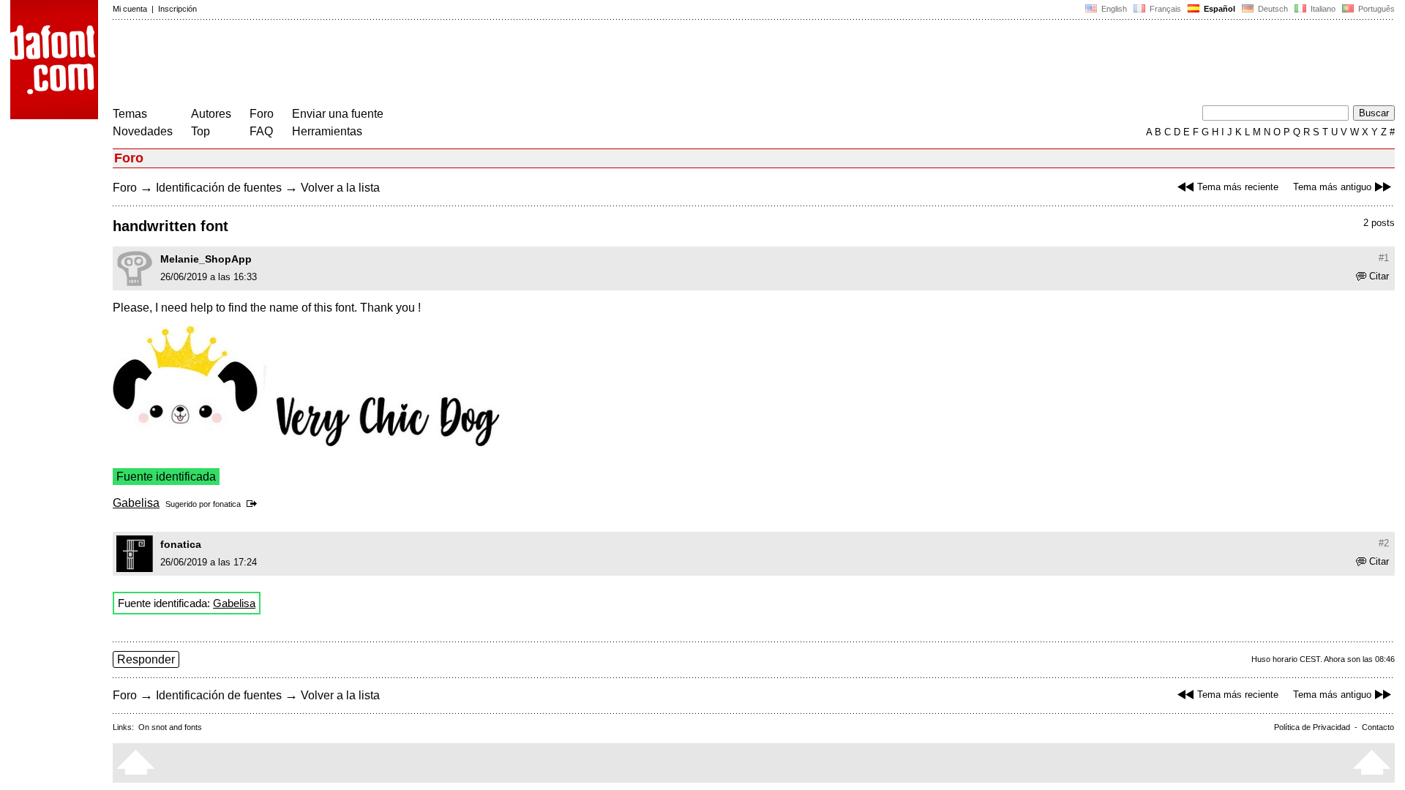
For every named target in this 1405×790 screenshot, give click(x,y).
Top (200, 131)
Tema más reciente (1237, 186)
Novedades (143, 131)
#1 (1384, 257)
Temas (130, 114)
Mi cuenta (130, 8)
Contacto (1378, 727)
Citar (1379, 276)
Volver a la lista (340, 187)
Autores (211, 114)
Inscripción (177, 8)
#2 (1384, 543)
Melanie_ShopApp (206, 259)
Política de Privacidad (1312, 727)
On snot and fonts (170, 727)
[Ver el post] (254, 504)
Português (1374, 8)
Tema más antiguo (1332, 186)
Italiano (1322, 8)
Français (1164, 8)
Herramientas (327, 131)
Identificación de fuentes (219, 187)
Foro (262, 114)
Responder (146, 659)
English (1113, 8)
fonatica (227, 504)
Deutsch (1272, 8)
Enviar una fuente (337, 114)
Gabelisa (136, 503)
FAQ (261, 131)
